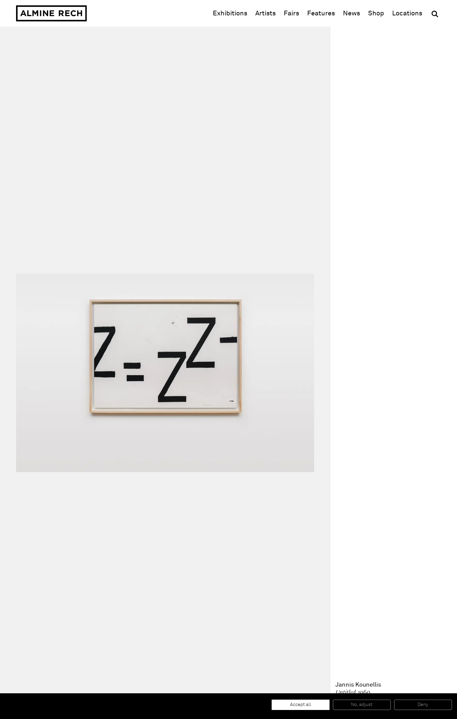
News (351, 13)
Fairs (291, 13)
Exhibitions (230, 13)
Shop (376, 13)
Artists (265, 13)
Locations (407, 13)
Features (321, 13)
